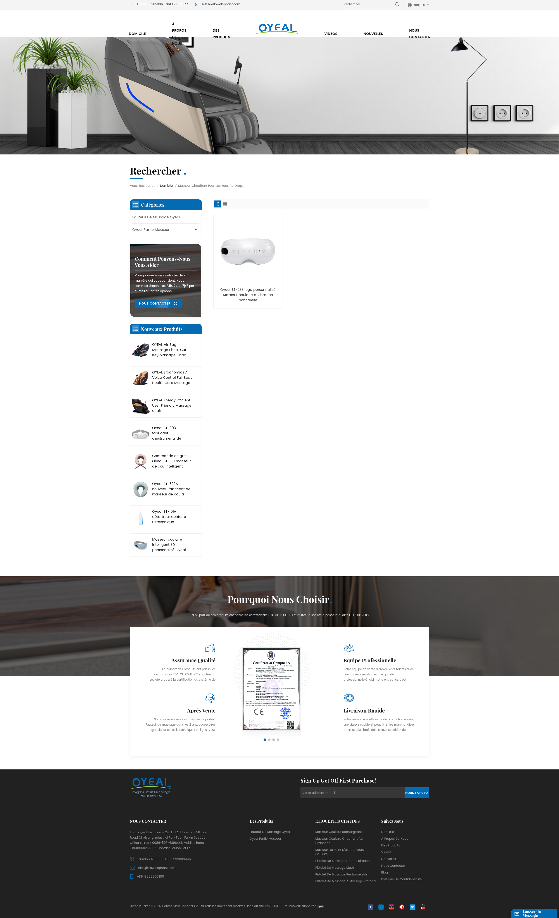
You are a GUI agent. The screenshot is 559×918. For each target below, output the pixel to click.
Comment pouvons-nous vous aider (162, 261)
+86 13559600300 (150, 876)
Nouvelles (373, 34)
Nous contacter (419, 34)
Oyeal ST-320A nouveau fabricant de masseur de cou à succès (171, 489)
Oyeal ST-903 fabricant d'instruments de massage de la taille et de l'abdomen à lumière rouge (170, 433)
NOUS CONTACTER (155, 303)
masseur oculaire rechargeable (339, 832)
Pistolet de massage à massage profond (345, 881)
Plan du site (255, 906)
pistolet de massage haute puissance (343, 861)
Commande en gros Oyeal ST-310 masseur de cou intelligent (171, 461)
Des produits (221, 34)
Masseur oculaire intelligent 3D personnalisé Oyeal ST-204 (169, 545)
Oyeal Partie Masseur (150, 230)
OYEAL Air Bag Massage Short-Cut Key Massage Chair (169, 350)
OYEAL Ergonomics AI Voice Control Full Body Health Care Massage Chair (172, 377)
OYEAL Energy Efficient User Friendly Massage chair (172, 405)
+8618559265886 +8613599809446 (163, 4)
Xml (267, 906)
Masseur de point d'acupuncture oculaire (339, 852)
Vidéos (330, 34)
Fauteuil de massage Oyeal (156, 217)
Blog (384, 872)
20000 (277, 906)
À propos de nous (179, 33)
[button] (265, 739)
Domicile (137, 34)
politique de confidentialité (401, 879)
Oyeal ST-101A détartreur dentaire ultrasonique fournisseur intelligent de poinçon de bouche (172, 517)
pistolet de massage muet (334, 868)
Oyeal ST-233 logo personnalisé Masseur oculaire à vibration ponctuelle (248, 295)
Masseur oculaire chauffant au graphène (339, 841)
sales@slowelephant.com (221, 4)
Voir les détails (248, 303)
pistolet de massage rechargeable (341, 874)
